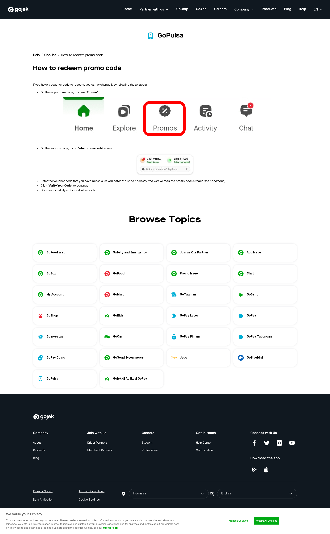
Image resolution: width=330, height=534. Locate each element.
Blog (287, 9)
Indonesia (139, 493)
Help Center (204, 443)
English (226, 493)
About (37, 443)
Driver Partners (97, 443)
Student (147, 443)
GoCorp (182, 9)
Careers (220, 9)
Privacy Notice (43, 491)
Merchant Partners (99, 450)
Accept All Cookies (266, 520)
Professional (150, 450)
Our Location (204, 450)
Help (302, 9)
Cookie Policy (110, 527)
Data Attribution (43, 499)
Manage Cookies (238, 520)
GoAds (201, 9)
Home (127, 9)
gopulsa (50, 55)
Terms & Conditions (91, 491)
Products (269, 9)
